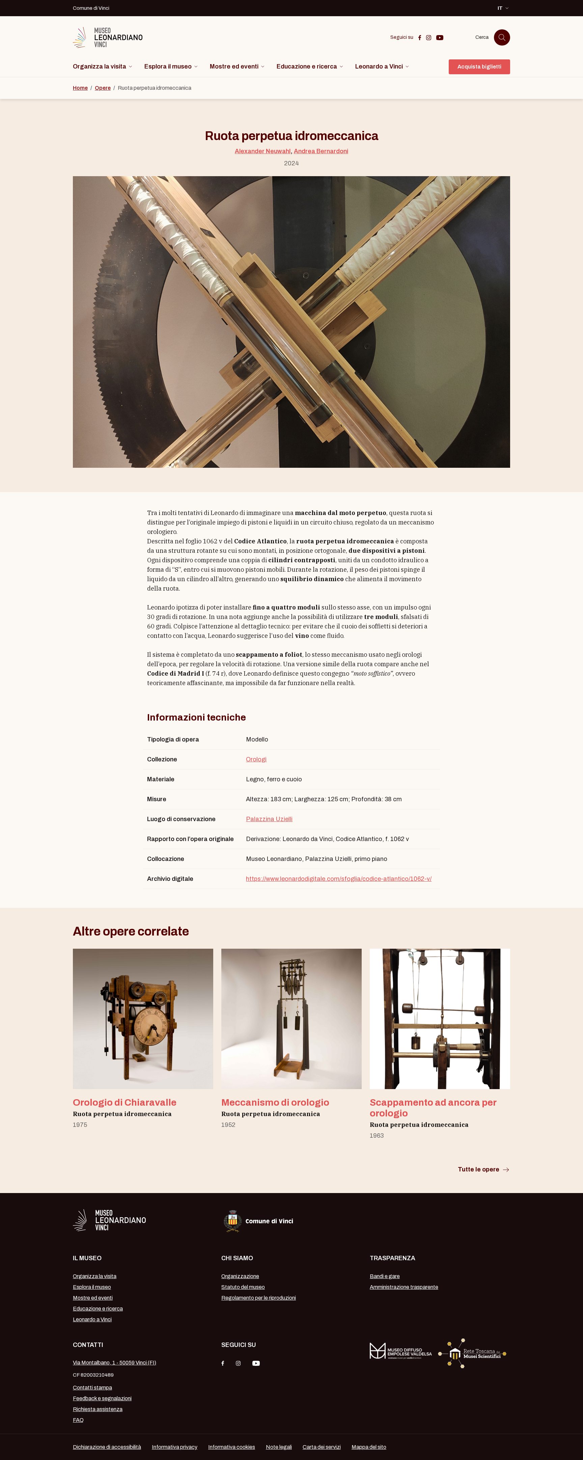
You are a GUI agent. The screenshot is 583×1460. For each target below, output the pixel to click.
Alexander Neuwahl (262, 151)
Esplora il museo (92, 1287)
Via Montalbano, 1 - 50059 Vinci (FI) (114, 1363)
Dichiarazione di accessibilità (107, 1447)
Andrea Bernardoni (321, 151)
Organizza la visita (94, 1276)
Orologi (256, 759)
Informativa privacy (174, 1447)
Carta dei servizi (322, 1447)
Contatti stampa (92, 1387)
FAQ (78, 1420)
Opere (103, 88)
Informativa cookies (231, 1447)
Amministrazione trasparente (404, 1287)
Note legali (279, 1447)
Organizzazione (240, 1276)
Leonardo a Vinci (92, 1319)
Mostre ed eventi (93, 1298)
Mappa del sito (369, 1447)
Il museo (87, 1258)
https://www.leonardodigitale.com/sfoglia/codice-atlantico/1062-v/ (339, 878)
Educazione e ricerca (98, 1309)
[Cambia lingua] (106, 67)
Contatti (88, 1345)
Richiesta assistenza (97, 1409)
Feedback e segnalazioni (102, 1398)
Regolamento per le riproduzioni (258, 1298)
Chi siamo (237, 1258)
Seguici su (238, 1345)
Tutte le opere (478, 1169)
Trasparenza (392, 1258)
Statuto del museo (243, 1287)
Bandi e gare (385, 1276)
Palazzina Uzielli (269, 819)
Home (80, 88)
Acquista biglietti (479, 67)
